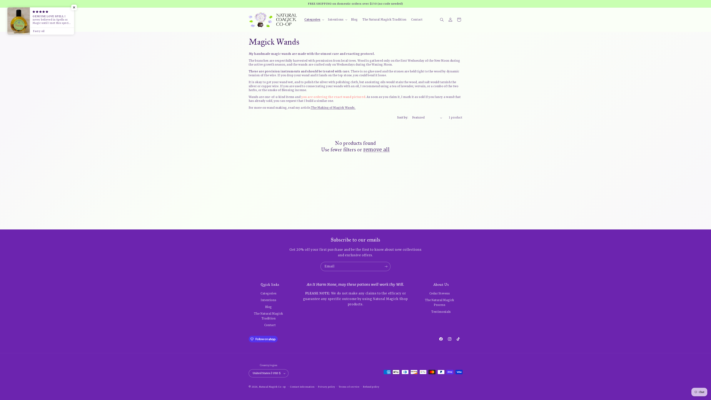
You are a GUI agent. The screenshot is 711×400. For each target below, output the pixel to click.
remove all (376, 149)
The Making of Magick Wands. (333, 107)
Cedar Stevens (439, 293)
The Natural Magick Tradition (268, 316)
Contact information (302, 387)
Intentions (268, 300)
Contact (270, 325)
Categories (268, 293)
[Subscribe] (386, 266)
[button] (314, 20)
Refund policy (371, 387)
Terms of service (349, 387)
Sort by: (402, 117)
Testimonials (441, 312)
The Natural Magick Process (439, 303)
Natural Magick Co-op (272, 387)
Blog (268, 307)
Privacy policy (326, 387)
